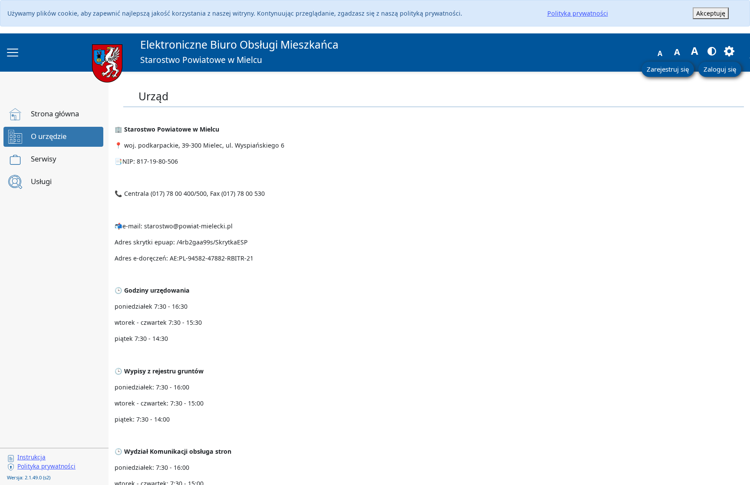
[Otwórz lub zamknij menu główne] (12, 52)
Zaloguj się (720, 69)
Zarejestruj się (668, 69)
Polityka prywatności (577, 13)
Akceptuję (710, 13)
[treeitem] (53, 114)
